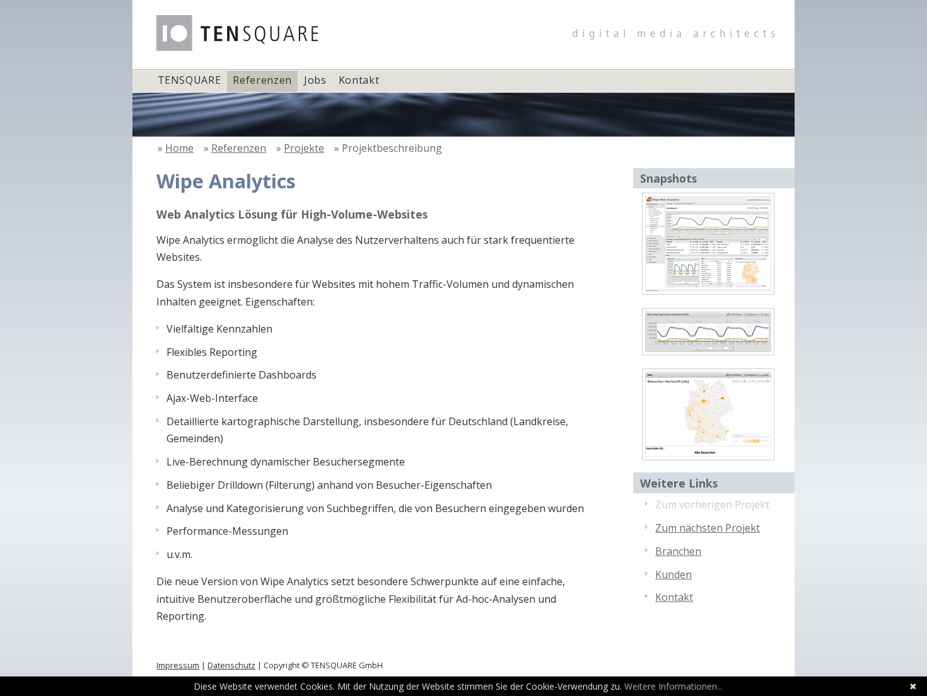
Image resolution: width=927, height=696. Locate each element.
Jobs (315, 80)
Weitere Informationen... (673, 686)
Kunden (673, 574)
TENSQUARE (189, 80)
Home (179, 148)
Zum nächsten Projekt (707, 528)
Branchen (678, 551)
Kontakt (359, 80)
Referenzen (262, 80)
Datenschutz (231, 665)
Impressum (177, 665)
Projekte (304, 148)
